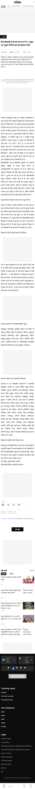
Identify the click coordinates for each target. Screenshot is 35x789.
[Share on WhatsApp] (13, 505)
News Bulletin (10, 518)
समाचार (3, 37)
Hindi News (4, 518)
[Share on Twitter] (8, 505)
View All (32, 570)
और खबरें (17, 529)
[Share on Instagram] (19, 505)
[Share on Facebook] (3, 505)
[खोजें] (33, 2)
